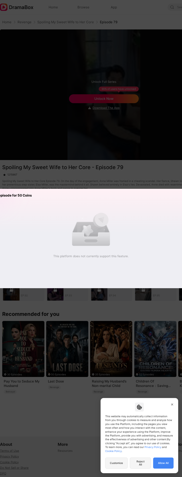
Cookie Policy (113, 451)
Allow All (163, 463)
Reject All (140, 463)
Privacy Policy (152, 447)
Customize (116, 463)
